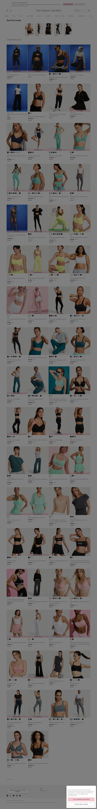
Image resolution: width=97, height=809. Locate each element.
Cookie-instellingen (81, 804)
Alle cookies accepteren (81, 799)
